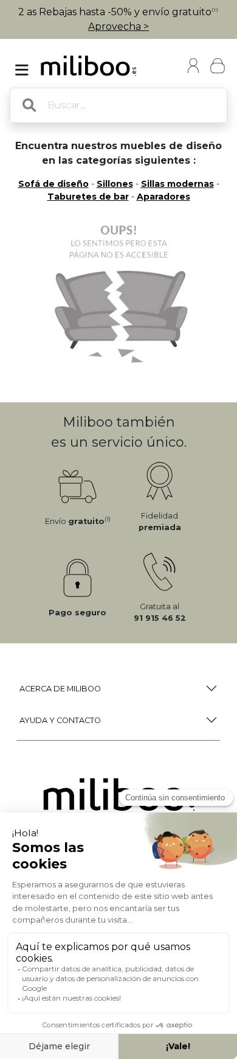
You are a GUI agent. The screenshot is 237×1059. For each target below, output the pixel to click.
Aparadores (163, 196)
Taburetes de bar (88, 196)
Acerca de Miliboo (60, 688)
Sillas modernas (177, 183)
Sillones (115, 183)
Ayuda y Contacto (60, 720)
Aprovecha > (118, 26)
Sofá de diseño (53, 183)
